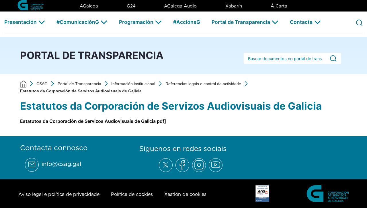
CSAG (42, 83)
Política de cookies (132, 194)
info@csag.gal (61, 164)
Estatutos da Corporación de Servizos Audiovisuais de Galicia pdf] (93, 121)
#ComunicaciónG (77, 22)
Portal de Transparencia (241, 22)
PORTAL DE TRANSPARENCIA (91, 55)
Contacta (301, 22)
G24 (131, 6)
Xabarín (233, 6)
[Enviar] (333, 58)
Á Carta (279, 6)
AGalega (89, 6)
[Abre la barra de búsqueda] (359, 22)
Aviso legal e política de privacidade (58, 194)
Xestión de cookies (185, 194)
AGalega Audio (180, 6)
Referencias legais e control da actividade (203, 83)
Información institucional (133, 83)
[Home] (23, 83)
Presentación (20, 22)
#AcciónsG (186, 22)
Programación (136, 22)
